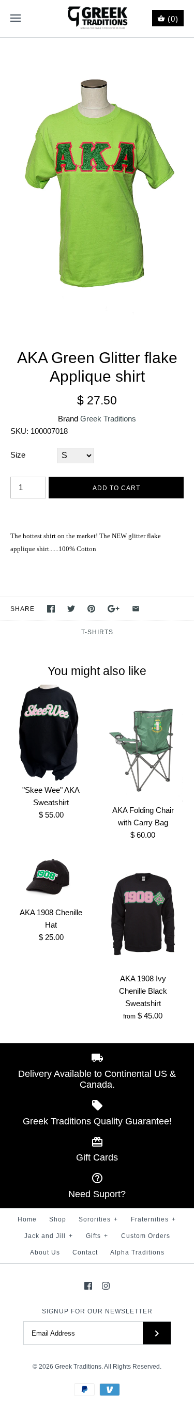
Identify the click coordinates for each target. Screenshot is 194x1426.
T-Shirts (97, 632)
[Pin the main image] (91, 609)
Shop (57, 1219)
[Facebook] (88, 1286)
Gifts (97, 1236)
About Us (45, 1252)
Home (27, 1219)
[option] (97, 183)
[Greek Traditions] (97, 18)
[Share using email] (136, 609)
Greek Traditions (108, 418)
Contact (85, 1252)
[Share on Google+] (114, 609)
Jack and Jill (48, 1236)
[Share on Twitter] (71, 609)
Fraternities (153, 1219)
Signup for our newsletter (97, 1311)
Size (17, 454)
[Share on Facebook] (51, 609)
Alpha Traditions (137, 1252)
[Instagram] (106, 1286)
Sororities (98, 1219)
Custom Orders (145, 1236)
